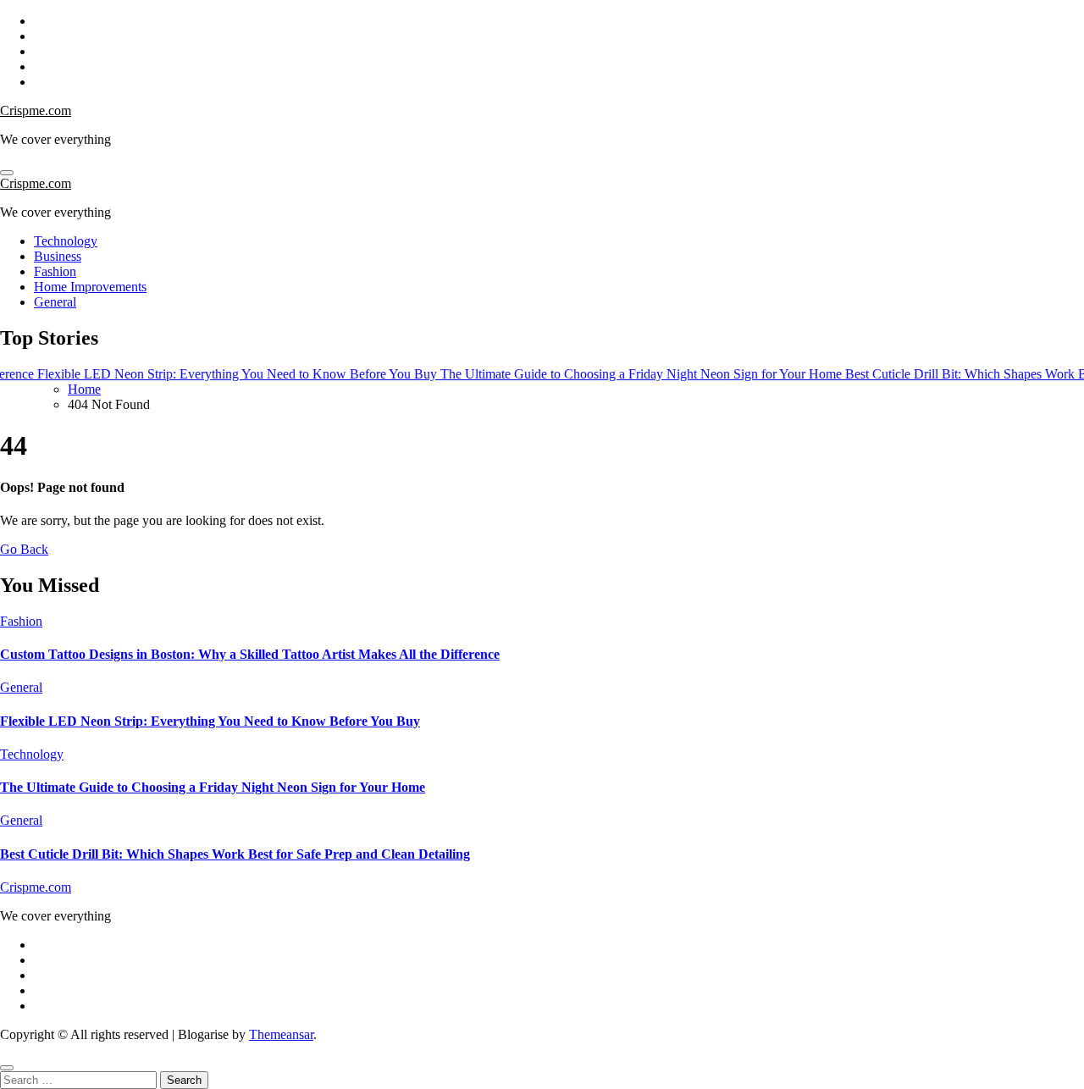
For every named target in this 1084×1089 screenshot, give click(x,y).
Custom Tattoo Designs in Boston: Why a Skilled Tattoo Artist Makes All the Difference (250, 654)
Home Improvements (90, 286)
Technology (65, 241)
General (55, 302)
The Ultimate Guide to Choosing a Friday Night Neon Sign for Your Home (212, 787)
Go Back (24, 549)
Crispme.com (35, 110)
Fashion (55, 271)
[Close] (7, 1067)
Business (57, 256)
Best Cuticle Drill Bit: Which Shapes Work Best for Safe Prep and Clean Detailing (235, 854)
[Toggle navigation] (7, 172)
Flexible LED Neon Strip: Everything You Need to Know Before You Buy (210, 721)
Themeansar (281, 1034)
